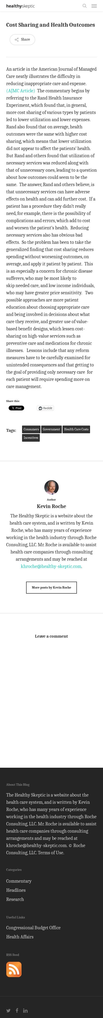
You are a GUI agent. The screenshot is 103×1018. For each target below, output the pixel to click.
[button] (94, 5)
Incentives (31, 438)
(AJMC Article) (20, 91)
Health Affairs (20, 937)
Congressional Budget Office (33, 927)
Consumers (31, 429)
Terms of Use (50, 852)
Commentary (19, 881)
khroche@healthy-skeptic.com (51, 566)
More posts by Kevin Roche (51, 587)
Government (51, 429)
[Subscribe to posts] (14, 979)
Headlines (16, 890)
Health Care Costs (76, 429)
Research (15, 899)
